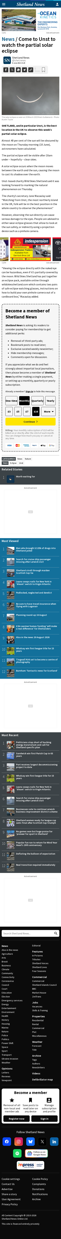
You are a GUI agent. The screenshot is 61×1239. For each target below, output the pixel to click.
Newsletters (38, 1067)
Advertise (7, 1189)
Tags (34, 1059)
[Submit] (55, 933)
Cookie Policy (40, 1179)
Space (5, 1047)
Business (6, 965)
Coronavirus (8, 981)
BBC (34, 988)
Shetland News (20, 57)
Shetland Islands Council (44, 984)
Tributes (36, 959)
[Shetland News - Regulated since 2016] (30, 1165)
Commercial (39, 977)
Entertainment (9, 1008)
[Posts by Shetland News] (7, 60)
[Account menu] (57, 4)
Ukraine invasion (10, 1058)
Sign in (44, 1118)
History (5, 1019)
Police (5, 1035)
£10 (36, 411)
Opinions (7, 1068)
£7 (26, 411)
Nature (28, 458)
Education (7, 992)
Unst (21, 463)
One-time (11, 400)
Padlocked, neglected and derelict (34, 592)
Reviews (6, 1076)
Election (6, 996)
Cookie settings (11, 1179)
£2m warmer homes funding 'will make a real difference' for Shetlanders (36, 627)
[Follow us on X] (42, 1141)
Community (7, 973)
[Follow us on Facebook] (7, 1141)
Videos (36, 1073)
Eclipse (13, 463)
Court (4, 988)
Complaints (39, 1184)
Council (5, 984)
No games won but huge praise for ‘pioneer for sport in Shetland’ (34, 832)
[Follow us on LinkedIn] (54, 1141)
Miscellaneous (39, 1035)
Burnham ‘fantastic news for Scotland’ (37, 670)
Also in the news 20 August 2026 (32, 637)
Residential (38, 1020)
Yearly (50, 400)
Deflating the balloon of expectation (35, 853)
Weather (6, 1062)
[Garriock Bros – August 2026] (30, 249)
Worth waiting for (25, 476)
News (8, 39)
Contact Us (8, 1184)
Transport (7, 1054)
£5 (17, 411)
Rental (35, 1024)
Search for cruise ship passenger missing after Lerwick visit (33, 560)
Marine (5, 1027)
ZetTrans (36, 996)
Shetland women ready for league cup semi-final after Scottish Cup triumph (36, 821)
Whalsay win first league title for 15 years (35, 649)
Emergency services (12, 1000)
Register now (16, 1118)
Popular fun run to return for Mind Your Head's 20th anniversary (36, 844)
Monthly (24, 400)
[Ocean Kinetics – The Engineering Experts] (30, 20)
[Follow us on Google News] (36, 1153)
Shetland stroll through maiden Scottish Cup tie (33, 571)
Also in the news (10, 949)
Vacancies (37, 1006)
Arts (4, 957)
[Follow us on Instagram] (18, 1141)
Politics (5, 1039)
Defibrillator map (42, 1079)
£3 (9, 411)
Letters (5, 1072)
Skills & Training (40, 1010)
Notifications (40, 1194)
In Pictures (37, 955)
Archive (36, 1055)
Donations (38, 1189)
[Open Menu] (3, 4)
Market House (39, 992)
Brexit (5, 961)
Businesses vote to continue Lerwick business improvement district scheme (36, 810)
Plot (34, 1032)
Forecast (36, 1045)
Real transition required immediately (35, 864)
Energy (5, 1004)
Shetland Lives (39, 967)
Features (37, 951)
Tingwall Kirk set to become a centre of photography (37, 661)
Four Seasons (39, 971)
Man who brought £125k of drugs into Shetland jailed (36, 549)
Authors (36, 1063)
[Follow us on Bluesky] (30, 1141)
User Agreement (11, 1199)
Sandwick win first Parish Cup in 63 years (34, 754)
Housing (6, 1023)
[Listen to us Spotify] (17, 1153)
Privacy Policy (10, 1204)
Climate (5, 969)
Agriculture (7, 953)
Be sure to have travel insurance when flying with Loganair (36, 605)
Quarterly (37, 400)
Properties (38, 1016)
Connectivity (8, 977)
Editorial (36, 945)
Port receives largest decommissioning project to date (36, 766)
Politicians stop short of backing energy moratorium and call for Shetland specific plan (33, 745)
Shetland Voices (40, 963)
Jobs (35, 1002)
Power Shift (7, 1043)
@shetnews (19, 60)
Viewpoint (7, 1080)
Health (5, 1015)
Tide (34, 1049)
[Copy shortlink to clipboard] (30, 69)
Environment (8, 1012)
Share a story (9, 1194)
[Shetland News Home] (31, 6)
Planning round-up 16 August (31, 614)
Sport (4, 1050)
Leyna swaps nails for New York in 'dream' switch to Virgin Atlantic (34, 583)
